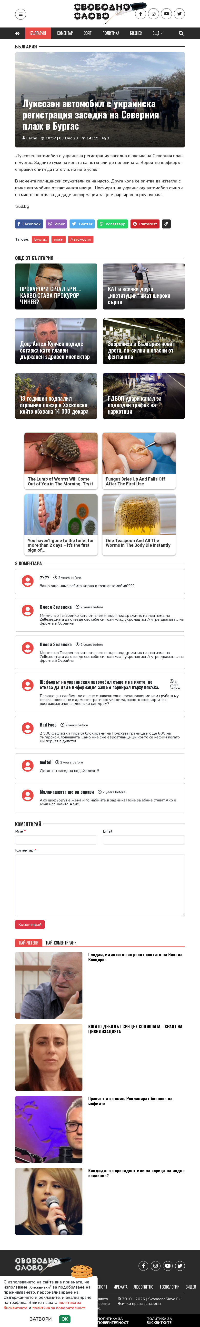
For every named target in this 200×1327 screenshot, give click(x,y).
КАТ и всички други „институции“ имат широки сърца (139, 295)
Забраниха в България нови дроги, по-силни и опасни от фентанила (140, 349)
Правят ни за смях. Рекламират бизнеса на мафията (130, 1101)
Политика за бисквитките (159, 1321)
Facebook (31, 224)
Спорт (102, 1287)
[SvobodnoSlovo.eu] (43, 1266)
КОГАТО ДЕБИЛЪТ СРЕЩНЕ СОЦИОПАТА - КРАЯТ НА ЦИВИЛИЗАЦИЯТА (135, 1029)
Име (20, 831)
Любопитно (143, 1287)
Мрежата (120, 1287)
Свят (88, 33)
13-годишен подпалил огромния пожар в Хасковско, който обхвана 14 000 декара (54, 404)
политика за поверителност (58, 1308)
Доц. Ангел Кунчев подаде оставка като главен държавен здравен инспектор (55, 349)
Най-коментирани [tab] (61, 943)
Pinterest (148, 224)
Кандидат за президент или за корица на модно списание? (136, 1173)
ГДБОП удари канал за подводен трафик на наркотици (134, 404)
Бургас (40, 239)
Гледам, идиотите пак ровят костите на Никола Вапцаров (135, 957)
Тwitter (85, 224)
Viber (59, 224)
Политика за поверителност (113, 1321)
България (38, 33)
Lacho (31, 138)
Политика (110, 33)
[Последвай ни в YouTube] (166, 13)
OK (64, 1319)
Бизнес (136, 33)
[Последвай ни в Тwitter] (179, 13)
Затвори (41, 1319)
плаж (58, 239)
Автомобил (80, 239)
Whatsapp (116, 224)
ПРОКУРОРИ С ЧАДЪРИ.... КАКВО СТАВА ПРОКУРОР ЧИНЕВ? (50, 295)
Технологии (170, 1287)
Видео (191, 1287)
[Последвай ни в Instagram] (153, 13)
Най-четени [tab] (28, 943)
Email (107, 831)
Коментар (65, 33)
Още (155, 33)
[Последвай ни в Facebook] (140, 13)
